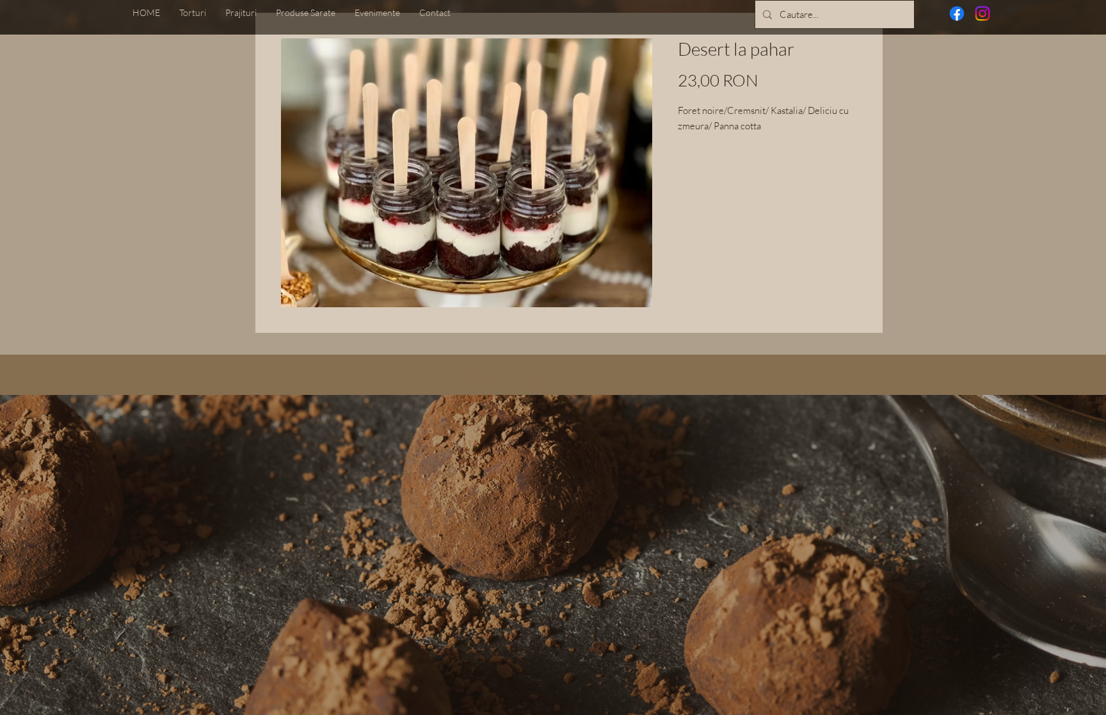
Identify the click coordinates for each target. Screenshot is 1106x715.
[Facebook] (956, 13)
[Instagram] (982, 13)
